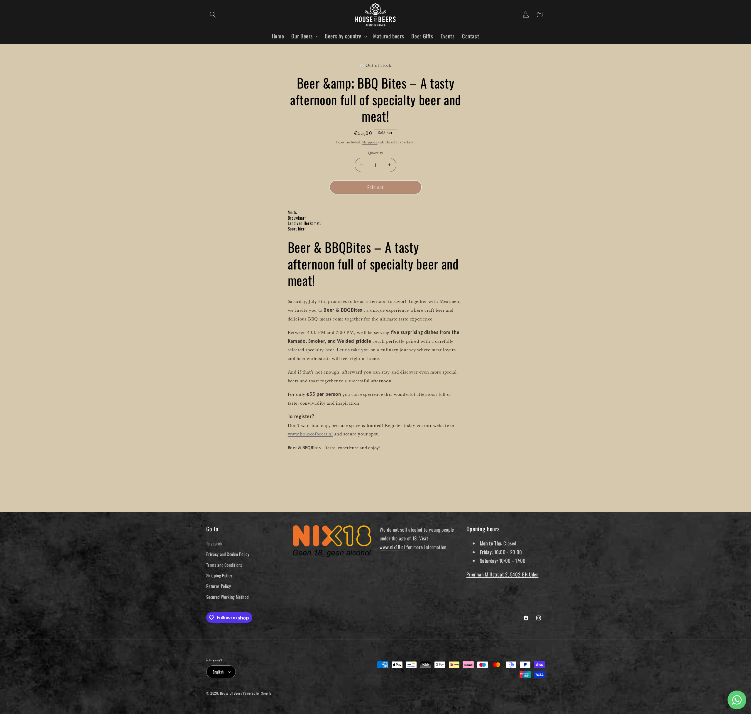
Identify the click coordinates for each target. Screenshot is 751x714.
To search (214, 543)
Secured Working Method (227, 596)
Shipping (370, 142)
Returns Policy (218, 586)
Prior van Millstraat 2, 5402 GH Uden (502, 574)
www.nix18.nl (393, 547)
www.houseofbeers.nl (310, 434)
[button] (213, 14)
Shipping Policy (219, 575)
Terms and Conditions (224, 565)
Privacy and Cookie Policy (228, 554)
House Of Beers (231, 693)
